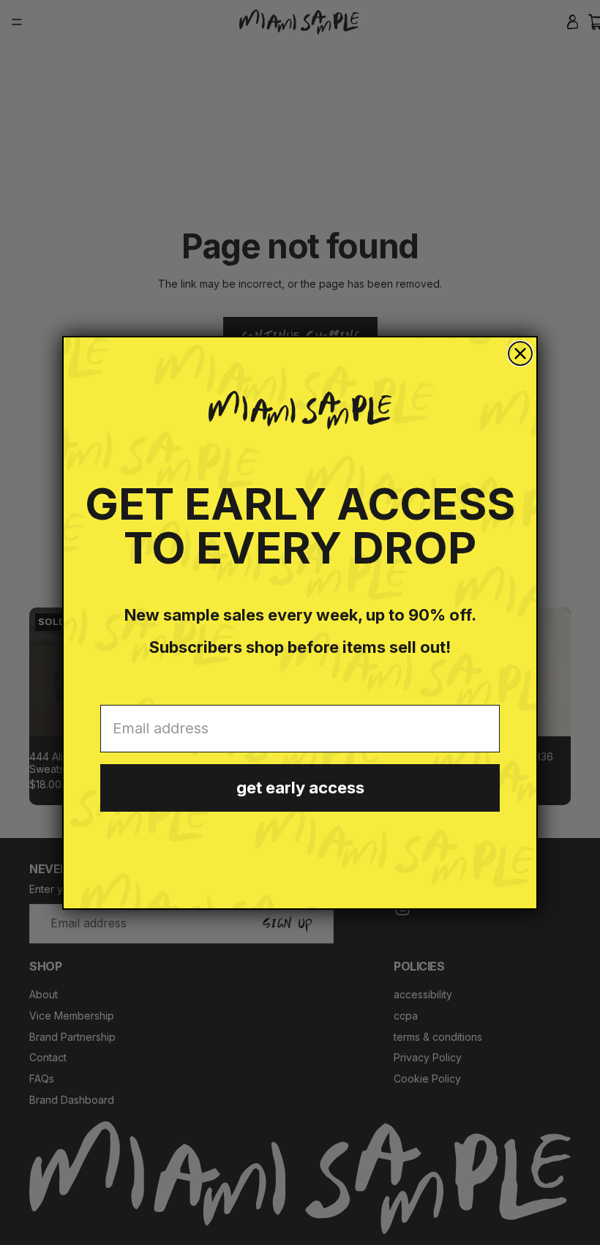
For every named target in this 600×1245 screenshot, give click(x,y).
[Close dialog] (520, 353)
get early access (300, 787)
